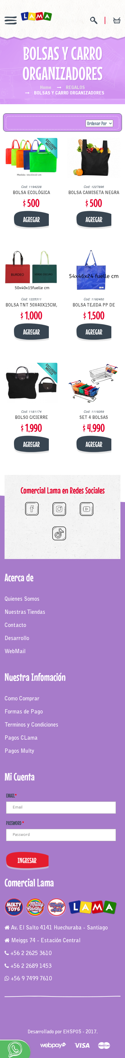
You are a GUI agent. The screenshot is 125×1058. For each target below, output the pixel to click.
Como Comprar (22, 699)
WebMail (15, 652)
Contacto (15, 625)
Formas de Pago (24, 712)
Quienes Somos (22, 599)
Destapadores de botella (62, 1026)
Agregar (31, 219)
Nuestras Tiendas (25, 612)
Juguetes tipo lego (51, 1020)
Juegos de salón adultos (93, 1020)
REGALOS (75, 88)
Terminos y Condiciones (31, 725)
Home (45, 88)
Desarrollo (17, 639)
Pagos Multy (19, 751)
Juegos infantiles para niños (66, 1013)
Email (11, 795)
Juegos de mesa (22, 1013)
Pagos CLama (21, 738)
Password (15, 823)
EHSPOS (72, 1032)
